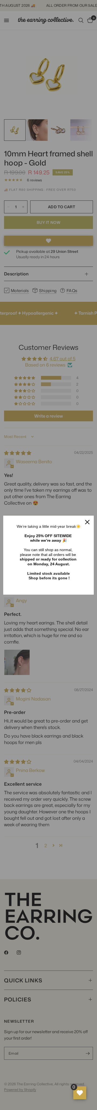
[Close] (87, 522)
